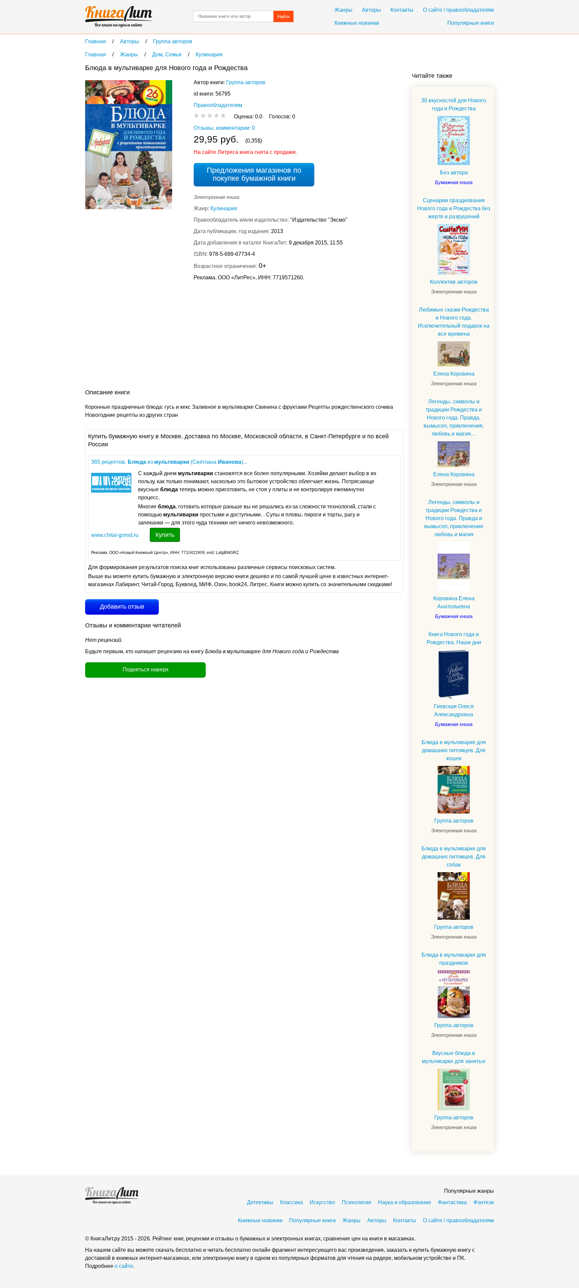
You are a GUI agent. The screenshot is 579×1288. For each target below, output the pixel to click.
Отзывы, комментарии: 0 (224, 128)
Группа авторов (245, 82)
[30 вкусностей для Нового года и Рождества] (454, 140)
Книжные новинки (356, 23)
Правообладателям (218, 105)
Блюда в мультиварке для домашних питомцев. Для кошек (454, 750)
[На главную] (118, 16)
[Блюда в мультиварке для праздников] (454, 994)
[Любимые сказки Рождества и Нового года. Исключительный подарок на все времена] (454, 354)
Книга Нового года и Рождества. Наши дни (454, 638)
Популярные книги (470, 23)
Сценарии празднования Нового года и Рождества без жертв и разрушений (453, 208)
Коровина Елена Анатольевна (453, 602)
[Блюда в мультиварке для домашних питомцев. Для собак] (454, 896)
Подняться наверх (146, 669)
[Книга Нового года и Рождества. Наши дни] (454, 674)
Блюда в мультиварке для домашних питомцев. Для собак (454, 856)
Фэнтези (483, 1202)
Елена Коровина (453, 374)
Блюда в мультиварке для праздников (454, 959)
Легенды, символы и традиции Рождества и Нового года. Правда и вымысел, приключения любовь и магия (453, 518)
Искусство (322, 1202)
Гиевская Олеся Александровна (454, 710)
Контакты (401, 10)
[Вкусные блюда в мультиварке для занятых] (454, 1089)
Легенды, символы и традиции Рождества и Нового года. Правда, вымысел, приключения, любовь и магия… (454, 418)
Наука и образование (404, 1202)
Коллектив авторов (453, 282)
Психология (356, 1202)
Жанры (343, 10)
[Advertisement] (207, 336)
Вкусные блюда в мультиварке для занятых (454, 1057)
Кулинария (223, 208)
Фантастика (452, 1202)
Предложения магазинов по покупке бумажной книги (254, 174)
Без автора (454, 172)
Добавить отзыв (122, 606)
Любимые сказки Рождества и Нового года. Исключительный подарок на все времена (454, 322)
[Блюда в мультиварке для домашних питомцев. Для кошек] (454, 790)
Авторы (371, 10)
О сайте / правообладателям (458, 10)
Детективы (260, 1202)
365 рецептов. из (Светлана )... (169, 462)
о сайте (124, 1266)
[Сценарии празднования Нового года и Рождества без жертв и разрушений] (454, 249)
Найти (283, 16)
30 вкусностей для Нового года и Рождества (453, 104)
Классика (291, 1202)
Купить (164, 534)
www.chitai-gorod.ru (114, 535)
